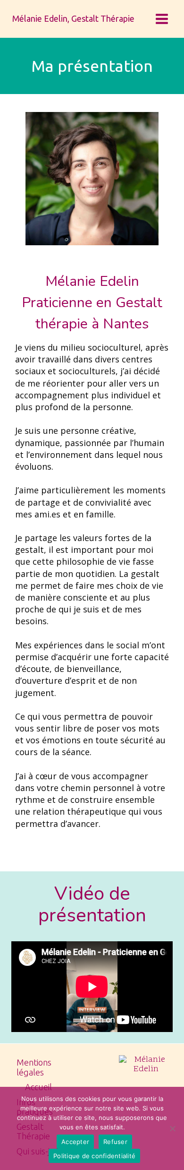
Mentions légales (34, 1067)
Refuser (115, 1141)
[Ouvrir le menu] (162, 18)
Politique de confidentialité (94, 1156)
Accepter (75, 1141)
